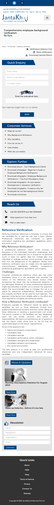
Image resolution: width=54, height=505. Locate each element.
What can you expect (16, 152)
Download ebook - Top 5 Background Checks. (26, 167)
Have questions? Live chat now (23, 217)
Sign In (31, 12)
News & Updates (21, 362)
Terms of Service (27, 479)
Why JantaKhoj (13, 139)
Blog (27, 475)
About (27, 465)
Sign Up (38, 12)
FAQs (44, 12)
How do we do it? (15, 143)
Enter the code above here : (27, 96)
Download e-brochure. (17, 195)
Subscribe (10, 447)
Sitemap (27, 493)
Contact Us (27, 489)
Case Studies (12, 148)
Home (4, 46)
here (27, 107)
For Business (11, 46)
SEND (27, 115)
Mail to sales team (17, 223)
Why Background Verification (19, 135)
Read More (10, 392)
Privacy (27, 484)
